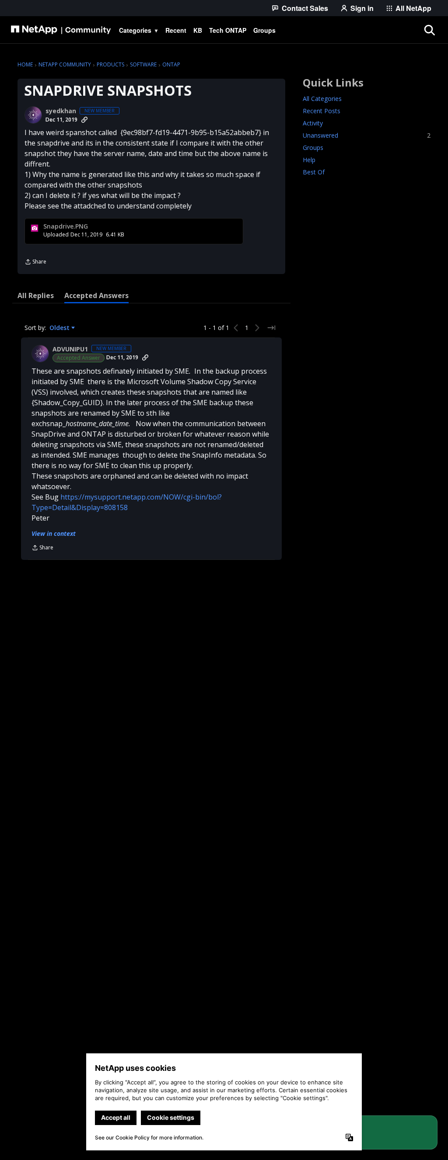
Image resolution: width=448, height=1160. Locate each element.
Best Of (314, 172)
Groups (313, 147)
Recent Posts (321, 111)
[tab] (35, 295)
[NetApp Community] (60, 30)
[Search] (429, 30)
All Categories (322, 98)
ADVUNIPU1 (70, 349)
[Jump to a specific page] (271, 328)
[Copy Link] (84, 120)
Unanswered (366, 135)
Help (309, 160)
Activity (313, 123)
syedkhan (61, 111)
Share (35, 262)
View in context (54, 533)
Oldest (60, 327)
